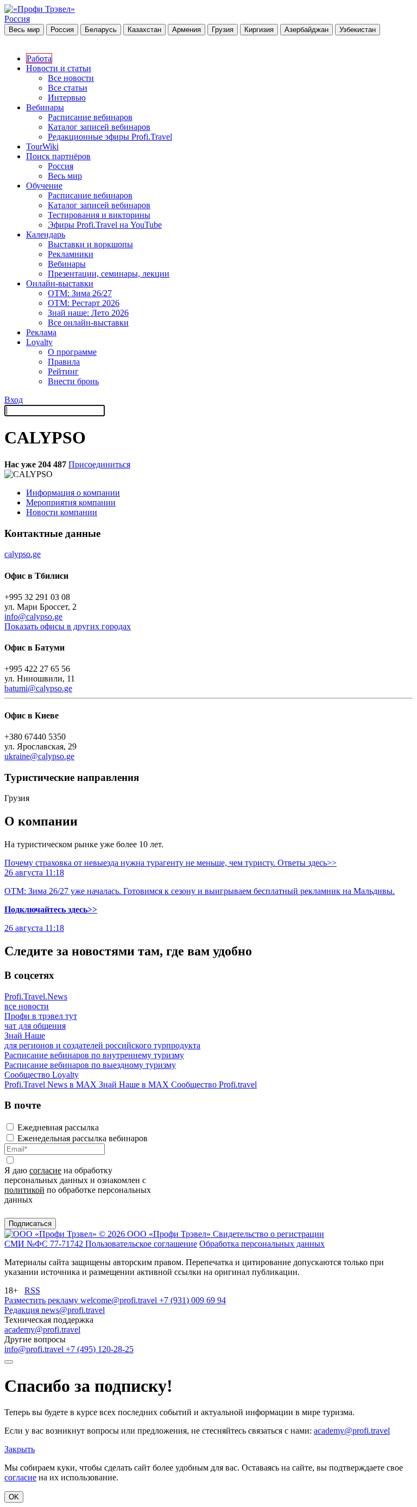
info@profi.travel (35, 1349)
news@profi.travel (73, 1310)
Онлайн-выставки (59, 283)
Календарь (45, 234)
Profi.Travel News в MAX (51, 1084)
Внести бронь (73, 381)
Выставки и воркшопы (90, 244)
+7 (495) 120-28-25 (100, 1349)
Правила (64, 361)
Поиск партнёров (58, 156)
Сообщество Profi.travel (214, 1084)
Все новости (71, 78)
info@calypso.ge (33, 616)
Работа (39, 58)
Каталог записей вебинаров (99, 127)
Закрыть (19, 1449)
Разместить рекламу (42, 1300)
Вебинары (45, 107)
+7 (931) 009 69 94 (192, 1300)
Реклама (41, 332)
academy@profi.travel (42, 1329)
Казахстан (144, 30)
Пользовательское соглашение (141, 1243)
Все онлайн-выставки (88, 322)
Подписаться (30, 1224)
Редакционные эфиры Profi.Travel (110, 136)
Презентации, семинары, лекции (108, 273)
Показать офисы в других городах (67, 626)
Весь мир (24, 30)
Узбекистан (357, 30)
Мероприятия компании (71, 502)
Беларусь (101, 30)
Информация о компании (73, 492)
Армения (186, 30)
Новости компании (61, 512)
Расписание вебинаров (90, 117)
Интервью (67, 97)
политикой (24, 1190)
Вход (13, 399)
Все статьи (67, 87)
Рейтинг (63, 371)
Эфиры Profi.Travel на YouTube (105, 224)
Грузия (222, 30)
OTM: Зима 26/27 (80, 293)
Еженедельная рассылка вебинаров (82, 1138)
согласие (45, 1170)
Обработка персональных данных (262, 1243)
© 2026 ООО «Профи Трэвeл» (156, 1234)
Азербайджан (306, 30)
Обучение (44, 185)
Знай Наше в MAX (135, 1084)
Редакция (22, 1310)
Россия (17, 18)
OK (14, 1497)
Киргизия (259, 30)
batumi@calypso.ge (38, 688)
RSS (32, 1290)
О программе (72, 352)
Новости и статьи (58, 68)
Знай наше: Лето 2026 (88, 312)
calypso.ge (22, 554)
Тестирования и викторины (99, 215)
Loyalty (39, 342)
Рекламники (70, 254)
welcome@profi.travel (119, 1300)
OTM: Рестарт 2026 (83, 303)
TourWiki (42, 146)
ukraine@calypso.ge (39, 756)
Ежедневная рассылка (58, 1127)
